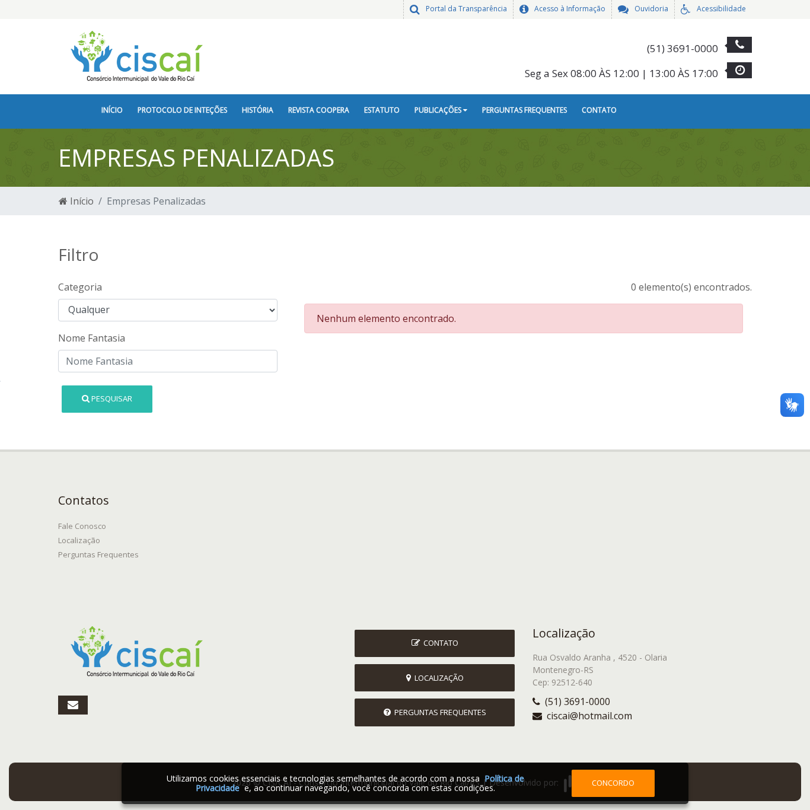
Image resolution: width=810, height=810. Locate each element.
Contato (599, 110)
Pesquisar (111, 398)
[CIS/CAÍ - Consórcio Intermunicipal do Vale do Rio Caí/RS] (141, 55)
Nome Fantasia (91, 338)
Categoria (80, 287)
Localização (79, 540)
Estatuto (382, 110)
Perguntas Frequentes (524, 110)
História (257, 110)
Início (112, 110)
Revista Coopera (318, 110)
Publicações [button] (438, 110)
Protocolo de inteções (182, 110)
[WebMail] (73, 705)
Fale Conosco (82, 526)
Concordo (613, 782)
